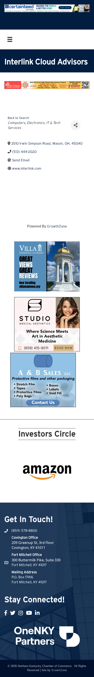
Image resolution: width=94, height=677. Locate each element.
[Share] (75, 125)
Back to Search (18, 118)
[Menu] (9, 39)
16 (49, 488)
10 (70, 482)
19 (65, 488)
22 (49, 494)
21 (44, 494)
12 (28, 488)
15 (44, 488)
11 (23, 488)
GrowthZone (57, 226)
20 (70, 488)
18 (60, 488)
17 (54, 488)
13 (33, 488)
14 (39, 488)
